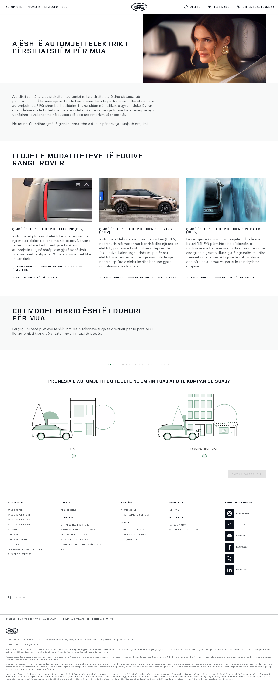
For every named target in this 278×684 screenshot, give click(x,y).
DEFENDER (13, 544)
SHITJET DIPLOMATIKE (19, 554)
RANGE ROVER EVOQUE (20, 524)
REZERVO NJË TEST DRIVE (74, 534)
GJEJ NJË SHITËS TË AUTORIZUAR (187, 529)
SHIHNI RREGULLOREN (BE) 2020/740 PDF (27, 644)
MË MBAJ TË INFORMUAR (74, 539)
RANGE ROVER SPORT (19, 514)
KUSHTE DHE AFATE (29, 619)
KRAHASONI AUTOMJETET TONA (78, 529)
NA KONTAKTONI (178, 524)
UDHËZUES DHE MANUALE (135, 529)
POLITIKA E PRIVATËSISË (76, 619)
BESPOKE (13, 529)
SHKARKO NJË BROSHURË (75, 524)
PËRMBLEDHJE (68, 510)
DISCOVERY (14, 534)
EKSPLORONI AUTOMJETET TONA (25, 549)
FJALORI (65, 549)
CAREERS (10, 619)
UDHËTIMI (174, 510)
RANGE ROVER (15, 510)
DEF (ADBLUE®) (129, 539)
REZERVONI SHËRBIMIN (133, 534)
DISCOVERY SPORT (17, 539)
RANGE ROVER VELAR (19, 519)
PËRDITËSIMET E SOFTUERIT (136, 514)
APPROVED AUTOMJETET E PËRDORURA (81, 544)
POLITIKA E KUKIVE (102, 619)
